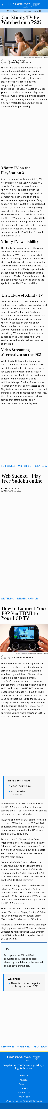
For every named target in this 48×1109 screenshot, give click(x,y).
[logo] (24, 4)
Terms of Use (24, 1092)
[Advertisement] (24, 140)
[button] (2, 5)
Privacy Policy (24, 1096)
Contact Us (24, 1084)
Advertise (24, 1080)
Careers (24, 1088)
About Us (24, 1075)
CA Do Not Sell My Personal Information (24, 1101)
